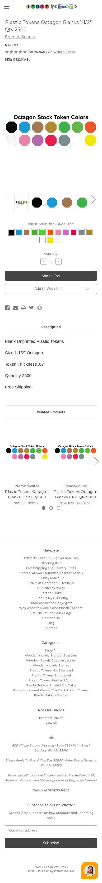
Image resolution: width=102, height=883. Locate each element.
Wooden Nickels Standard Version (51, 655)
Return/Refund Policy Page (51, 613)
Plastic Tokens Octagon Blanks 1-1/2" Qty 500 (27, 494)
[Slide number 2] (51, 508)
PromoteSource (51, 718)
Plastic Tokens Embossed (51, 675)
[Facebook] (7, 307)
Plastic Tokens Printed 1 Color (51, 680)
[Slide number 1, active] (43, 508)
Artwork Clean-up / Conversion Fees (51, 558)
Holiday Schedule (51, 578)
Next (93, 199)
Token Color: (51, 224)
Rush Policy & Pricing (51, 598)
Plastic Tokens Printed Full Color (51, 685)
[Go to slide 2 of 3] (96, 461)
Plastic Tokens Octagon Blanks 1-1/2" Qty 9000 (75, 494)
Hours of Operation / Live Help (51, 583)
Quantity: (51, 253)
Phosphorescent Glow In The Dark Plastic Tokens (51, 690)
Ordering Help (51, 563)
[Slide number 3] (58, 508)
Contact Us (51, 618)
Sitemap (51, 628)
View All (51, 723)
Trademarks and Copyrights (51, 603)
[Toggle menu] (6, 6)
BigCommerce (59, 866)
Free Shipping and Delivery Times (51, 568)
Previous (8, 199)
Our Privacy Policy (51, 588)
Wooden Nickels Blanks (51, 665)
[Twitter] (31, 307)
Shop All (51, 650)
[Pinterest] (39, 307)
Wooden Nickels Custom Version (51, 660)
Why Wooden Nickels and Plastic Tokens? (51, 608)
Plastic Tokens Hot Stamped (51, 670)
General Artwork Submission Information (51, 573)
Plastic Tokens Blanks (51, 695)
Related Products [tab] (51, 412)
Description (51, 327)
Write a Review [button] (64, 52)
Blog (51, 623)
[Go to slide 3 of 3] (6, 461)
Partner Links (51, 593)
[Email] (15, 307)
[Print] (23, 307)
